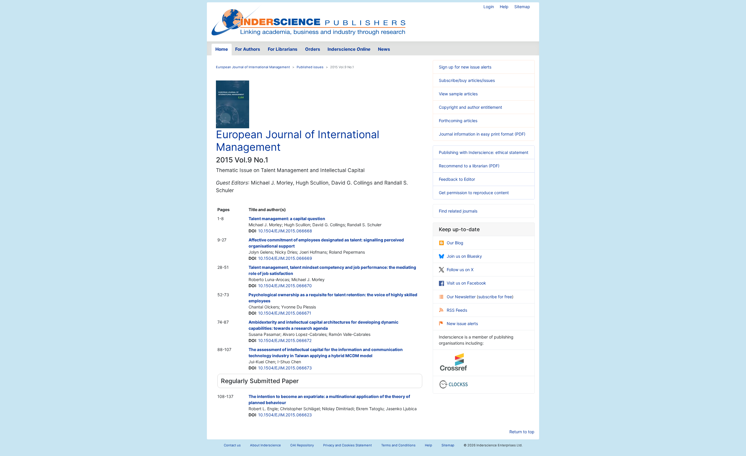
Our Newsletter (462, 296)
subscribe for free (495, 296)
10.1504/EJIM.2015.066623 (285, 414)
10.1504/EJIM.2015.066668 (285, 230)
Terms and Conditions (398, 445)
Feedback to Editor (457, 179)
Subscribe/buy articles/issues (467, 80)
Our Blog (455, 242)
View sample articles (458, 93)
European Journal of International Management (253, 67)
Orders (312, 49)
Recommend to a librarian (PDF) (469, 165)
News (384, 49)
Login (488, 6)
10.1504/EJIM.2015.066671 (284, 313)
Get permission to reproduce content (474, 192)
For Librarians (283, 49)
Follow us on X (460, 269)
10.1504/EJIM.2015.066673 (285, 367)
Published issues (310, 67)
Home (221, 49)
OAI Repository (302, 445)
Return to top (521, 431)
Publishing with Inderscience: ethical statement (483, 152)
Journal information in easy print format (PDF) (482, 133)
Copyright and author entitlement (470, 107)
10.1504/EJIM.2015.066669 (285, 258)
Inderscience (349, 49)
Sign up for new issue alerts (465, 66)
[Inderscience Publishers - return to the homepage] (308, 19)
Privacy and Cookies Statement (347, 445)
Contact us (232, 445)
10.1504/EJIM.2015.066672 (285, 340)
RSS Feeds (457, 310)
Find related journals (458, 210)
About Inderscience (265, 445)
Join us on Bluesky (464, 256)
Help (504, 6)
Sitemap (522, 6)
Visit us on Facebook (466, 282)
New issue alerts (462, 323)
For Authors (247, 49)
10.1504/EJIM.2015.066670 (285, 285)
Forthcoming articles (458, 120)
